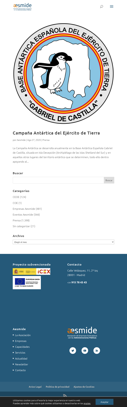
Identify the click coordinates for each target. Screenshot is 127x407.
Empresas (20, 341)
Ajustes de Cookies (84, 386)
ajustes (87, 403)
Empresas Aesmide (24, 208)
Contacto (20, 370)
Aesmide (21, 139)
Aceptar (104, 402)
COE (15, 203)
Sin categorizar (21, 226)
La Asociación (23, 335)
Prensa (45, 139)
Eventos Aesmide (23, 214)
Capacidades (22, 346)
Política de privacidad (57, 386)
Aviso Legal (35, 386)
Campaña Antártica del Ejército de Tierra (56, 133)
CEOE (16, 197)
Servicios (20, 352)
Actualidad (21, 358)
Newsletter (21, 364)
